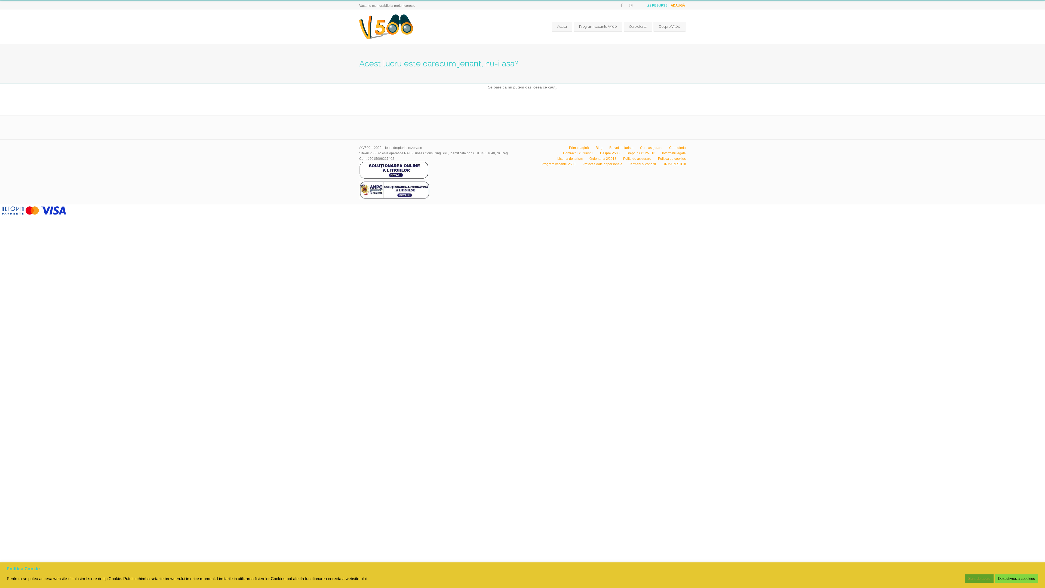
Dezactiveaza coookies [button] (1016, 579)
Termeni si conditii (642, 164)
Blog (599, 148)
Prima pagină (579, 148)
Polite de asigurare (637, 159)
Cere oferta (638, 26)
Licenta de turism (570, 159)
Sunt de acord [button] (979, 579)
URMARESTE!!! (674, 164)
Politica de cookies (672, 159)
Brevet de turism (621, 148)
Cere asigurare (651, 148)
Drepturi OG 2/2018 (640, 153)
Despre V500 (669, 26)
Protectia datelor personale (602, 164)
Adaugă (678, 5)
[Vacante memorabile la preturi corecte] (386, 26)
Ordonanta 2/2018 (602, 159)
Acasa (562, 26)
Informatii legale (674, 153)
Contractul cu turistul (578, 153)
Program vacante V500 (598, 26)
